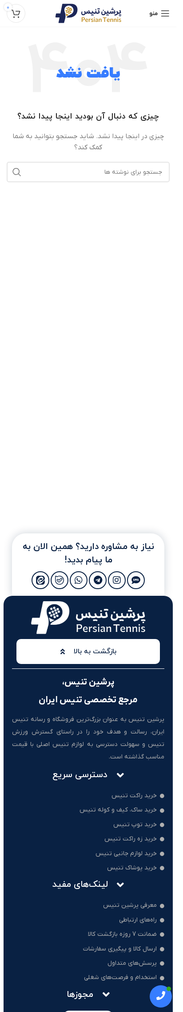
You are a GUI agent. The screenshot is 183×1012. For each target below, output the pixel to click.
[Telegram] (98, 580)
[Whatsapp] (79, 580)
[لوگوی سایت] (88, 13)
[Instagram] (117, 580)
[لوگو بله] (59, 580)
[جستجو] (17, 172)
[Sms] (136, 580)
